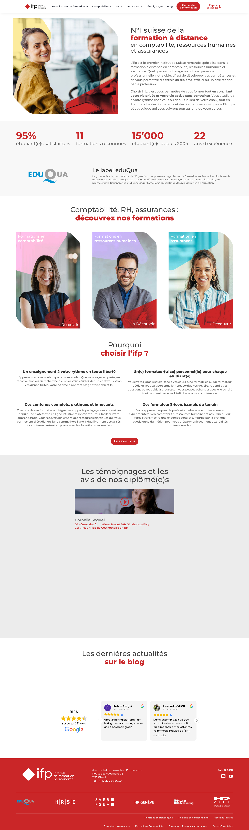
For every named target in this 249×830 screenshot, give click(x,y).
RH (117, 6)
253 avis (80, 723)
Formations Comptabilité (149, 826)
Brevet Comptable (222, 826)
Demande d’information (188, 6)
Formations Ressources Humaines (188, 826)
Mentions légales (223, 817)
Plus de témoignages (124, 624)
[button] (196, 720)
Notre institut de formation (68, 6)
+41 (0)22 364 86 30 (109, 780)
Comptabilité (100, 6)
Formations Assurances (117, 826)
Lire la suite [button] (159, 735)
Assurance (133, 6)
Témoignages (154, 6)
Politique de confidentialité (193, 817)
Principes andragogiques (158, 817)
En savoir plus (124, 441)
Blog (170, 6)
